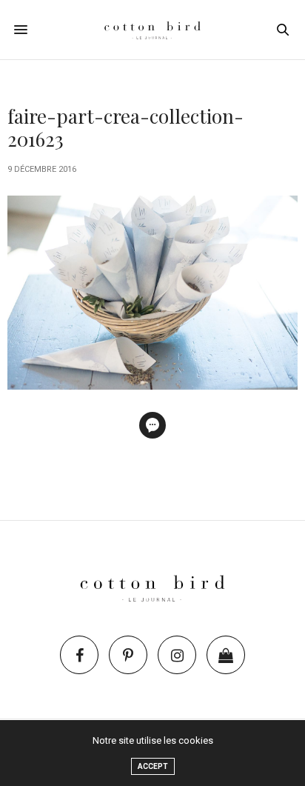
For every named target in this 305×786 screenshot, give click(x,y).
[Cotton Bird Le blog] (152, 29)
